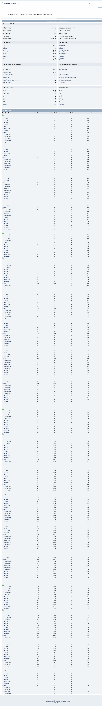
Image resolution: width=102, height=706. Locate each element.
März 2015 (6, 403)
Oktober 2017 (7, 339)
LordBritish (5, 104)
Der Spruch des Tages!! (8, 74)
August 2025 (7, 142)
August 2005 (7, 644)
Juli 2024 (6, 169)
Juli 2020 (6, 269)
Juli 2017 (6, 345)
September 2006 (7, 617)
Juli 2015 (6, 395)
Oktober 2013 (7, 440)
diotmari (4, 55)
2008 (5, 559)
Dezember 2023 (7, 184)
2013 (5, 434)
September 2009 (7, 542)
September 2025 (7, 140)
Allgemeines (62, 48)
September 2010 (7, 517)
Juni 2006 (6, 623)
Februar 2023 (7, 204)
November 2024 (7, 161)
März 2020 (6, 277)
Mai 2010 (6, 525)
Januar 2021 (6, 256)
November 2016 (7, 362)
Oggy (4, 47)
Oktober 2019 (7, 289)
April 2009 (6, 552)
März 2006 (6, 629)
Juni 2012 (6, 472)
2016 (5, 358)
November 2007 (7, 588)
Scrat (4, 58)
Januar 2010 (6, 532)
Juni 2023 (6, 196)
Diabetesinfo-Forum (29, 18)
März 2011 (6, 503)
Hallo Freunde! (62, 55)
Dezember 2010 (7, 511)
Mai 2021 (6, 248)
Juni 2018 (6, 321)
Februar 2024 (7, 178)
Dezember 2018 (7, 310)
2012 (5, 459)
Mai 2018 (6, 323)
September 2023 (7, 190)
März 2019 (6, 302)
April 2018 (6, 325)
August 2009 (7, 544)
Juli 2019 (6, 294)
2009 (5, 534)
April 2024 (6, 175)
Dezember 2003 (7, 687)
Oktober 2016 (7, 364)
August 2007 (7, 594)
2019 (5, 283)
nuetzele (5, 53)
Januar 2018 (6, 331)
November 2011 (7, 488)
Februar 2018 (7, 329)
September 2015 (7, 391)
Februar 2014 (7, 430)
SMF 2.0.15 (52, 700)
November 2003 (7, 689)
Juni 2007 (6, 598)
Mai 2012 (6, 474)
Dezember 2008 (7, 561)
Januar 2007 (6, 608)
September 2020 (7, 265)
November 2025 (7, 136)
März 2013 (6, 453)
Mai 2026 (6, 122)
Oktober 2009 (7, 540)
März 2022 (6, 227)
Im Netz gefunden (6, 79)
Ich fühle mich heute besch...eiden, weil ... (12, 80)
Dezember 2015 (7, 385)
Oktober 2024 (7, 163)
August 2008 (7, 569)
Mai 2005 (6, 650)
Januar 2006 (6, 633)
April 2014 (6, 426)
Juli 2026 (6, 118)
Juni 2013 (6, 447)
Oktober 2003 (7, 691)
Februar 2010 (7, 530)
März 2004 (6, 679)
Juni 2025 (6, 146)
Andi (4, 59)
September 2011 (7, 492)
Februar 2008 (7, 581)
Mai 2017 (6, 349)
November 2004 (7, 664)
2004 (5, 660)
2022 (5, 207)
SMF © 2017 (57, 700)
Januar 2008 (6, 583)
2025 (5, 132)
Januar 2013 (6, 457)
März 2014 (6, 428)
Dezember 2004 (7, 662)
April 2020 (6, 275)
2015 (5, 383)
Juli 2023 (6, 194)
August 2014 (7, 418)
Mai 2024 (6, 173)
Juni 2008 (6, 573)
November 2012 (7, 463)
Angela (4, 90)
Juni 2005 (6, 648)
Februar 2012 (7, 480)
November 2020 (7, 262)
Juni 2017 (6, 347)
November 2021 (7, 236)
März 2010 (6, 528)
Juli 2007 (6, 596)
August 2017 (7, 343)
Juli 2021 (6, 244)
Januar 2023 (6, 205)
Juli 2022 (6, 219)
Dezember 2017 (7, 335)
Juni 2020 (6, 271)
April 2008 (6, 577)
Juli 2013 (6, 445)
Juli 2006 (6, 621)
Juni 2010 (6, 523)
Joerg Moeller (6, 51)
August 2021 (7, 242)
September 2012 (7, 467)
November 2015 (7, 387)
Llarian (4, 99)
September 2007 (7, 592)
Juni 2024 (6, 171)
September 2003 (7, 693)
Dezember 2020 (7, 260)
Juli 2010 (6, 521)
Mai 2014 (6, 424)
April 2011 (6, 501)
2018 (5, 308)
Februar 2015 (7, 405)
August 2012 (7, 468)
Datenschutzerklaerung (50, 701)
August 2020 (7, 267)
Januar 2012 (6, 482)
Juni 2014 (6, 422)
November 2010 (7, 513)
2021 (5, 233)
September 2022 (7, 215)
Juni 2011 (6, 497)
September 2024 (7, 165)
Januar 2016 (6, 381)
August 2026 (7, 117)
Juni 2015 (6, 397)
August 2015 (7, 393)
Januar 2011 (6, 507)
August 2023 (7, 192)
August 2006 (7, 619)
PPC (60, 59)
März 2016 (6, 378)
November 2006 (7, 613)
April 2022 (6, 225)
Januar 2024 (6, 180)
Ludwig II (5, 56)
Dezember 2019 (7, 285)
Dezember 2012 (7, 461)
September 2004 (7, 668)
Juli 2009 (6, 546)
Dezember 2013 (7, 436)
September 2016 (7, 366)
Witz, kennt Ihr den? (7, 72)
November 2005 (7, 639)
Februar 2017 (7, 354)
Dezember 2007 (7, 586)
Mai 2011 (6, 499)
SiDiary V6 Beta (6, 82)
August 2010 (7, 519)
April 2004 (6, 677)
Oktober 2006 (7, 615)
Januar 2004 (6, 683)
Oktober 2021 (7, 238)
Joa (3, 98)
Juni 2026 (6, 120)
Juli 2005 (6, 646)
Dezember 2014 (7, 410)
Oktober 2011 (7, 490)
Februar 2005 (7, 656)
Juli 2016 (6, 370)
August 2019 (7, 293)
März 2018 (6, 327)
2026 (5, 115)
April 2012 (6, 476)
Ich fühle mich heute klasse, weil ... (66, 80)
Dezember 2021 (7, 234)
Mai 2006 (6, 625)
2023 (5, 182)
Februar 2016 (7, 380)
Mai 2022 (6, 223)
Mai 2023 (6, 198)
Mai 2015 (6, 399)
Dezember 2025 (7, 134)
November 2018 (7, 312)
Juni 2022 (6, 221)
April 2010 (6, 526)
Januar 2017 (6, 356)
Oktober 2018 (7, 314)
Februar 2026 (7, 128)
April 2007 (6, 602)
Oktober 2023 (7, 188)
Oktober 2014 (7, 414)
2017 (5, 333)
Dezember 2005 (7, 637)
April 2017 (6, 350)
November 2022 (7, 211)
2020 (5, 258)
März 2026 (6, 126)
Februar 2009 (7, 556)
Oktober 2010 (7, 515)
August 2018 (7, 318)
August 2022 (7, 217)
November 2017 (7, 337)
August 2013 (7, 443)
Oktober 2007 (7, 590)
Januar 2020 (6, 281)
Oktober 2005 (7, 641)
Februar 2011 (7, 505)
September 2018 (7, 316)
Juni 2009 (6, 548)
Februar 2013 (7, 455)
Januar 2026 (6, 130)
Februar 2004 (7, 681)
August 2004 (7, 670)
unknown (5, 48)
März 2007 (6, 604)
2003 (5, 685)
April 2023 (6, 200)
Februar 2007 (7, 606)
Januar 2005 (6, 658)
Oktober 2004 (7, 666)
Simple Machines (63, 700)
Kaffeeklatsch (62, 45)
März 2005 (6, 654)
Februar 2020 (7, 279)
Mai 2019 (6, 298)
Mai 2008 (6, 575)
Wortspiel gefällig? (7, 69)
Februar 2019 (7, 304)
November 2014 (7, 412)
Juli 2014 (6, 420)
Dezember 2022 (7, 209)
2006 (5, 610)
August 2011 (6, 494)
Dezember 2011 (7, 486)
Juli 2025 (6, 144)
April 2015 (6, 401)
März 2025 (6, 151)
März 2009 (6, 554)
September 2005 (7, 643)
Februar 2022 (7, 229)
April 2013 (6, 451)
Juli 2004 (6, 672)
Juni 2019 (6, 296)
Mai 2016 (6, 374)
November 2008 (7, 563)
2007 (5, 585)
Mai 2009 (6, 550)
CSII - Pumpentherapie (64, 50)
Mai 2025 (6, 148)
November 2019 (7, 287)
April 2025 (6, 149)
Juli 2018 (6, 320)
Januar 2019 (6, 306)
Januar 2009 (6, 557)
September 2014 (7, 416)
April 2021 (6, 250)
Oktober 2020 (7, 264)
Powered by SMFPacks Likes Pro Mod (63, 701)
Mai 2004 (6, 675)
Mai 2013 (6, 449)
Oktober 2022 (7, 213)
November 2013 (7, 438)
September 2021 (7, 240)
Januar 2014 (6, 432)
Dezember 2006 (7, 612)
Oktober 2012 (7, 465)
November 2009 (7, 538)
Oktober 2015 (7, 389)
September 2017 (7, 341)
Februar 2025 (7, 153)
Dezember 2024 (7, 159)
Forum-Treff (61, 56)
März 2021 (6, 252)
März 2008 (6, 579)
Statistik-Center (85, 18)
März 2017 (6, 352)
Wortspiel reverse (6, 68)
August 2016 (7, 368)
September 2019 (7, 291)
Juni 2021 (6, 246)
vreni (4, 45)
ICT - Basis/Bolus (63, 53)
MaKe (4, 50)
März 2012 (6, 478)
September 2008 (7, 567)
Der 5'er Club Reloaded (8, 75)
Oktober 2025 (7, 138)
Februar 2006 (7, 631)
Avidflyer (61, 96)
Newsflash (61, 58)
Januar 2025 (6, 155)
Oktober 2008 (7, 565)
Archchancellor (6, 103)
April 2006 (6, 627)
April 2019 (6, 300)
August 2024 (7, 167)
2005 (5, 635)
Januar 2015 (6, 407)
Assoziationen (6, 77)
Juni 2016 (6, 372)
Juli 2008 (6, 571)
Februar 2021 (7, 254)
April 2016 (6, 376)
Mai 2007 (6, 600)
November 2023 (7, 186)
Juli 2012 (6, 470)
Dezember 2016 (7, 360)
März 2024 (6, 176)
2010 (5, 509)
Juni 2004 (6, 673)
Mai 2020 (6, 273)
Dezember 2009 (7, 536)
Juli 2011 (6, 496)
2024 (5, 157)
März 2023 (6, 202)
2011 (5, 484)
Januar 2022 (6, 231)
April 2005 (6, 652)
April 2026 (6, 124)
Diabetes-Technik (63, 51)
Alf (3, 95)
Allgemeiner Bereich (63, 47)
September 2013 (7, 441)
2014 (5, 409)
